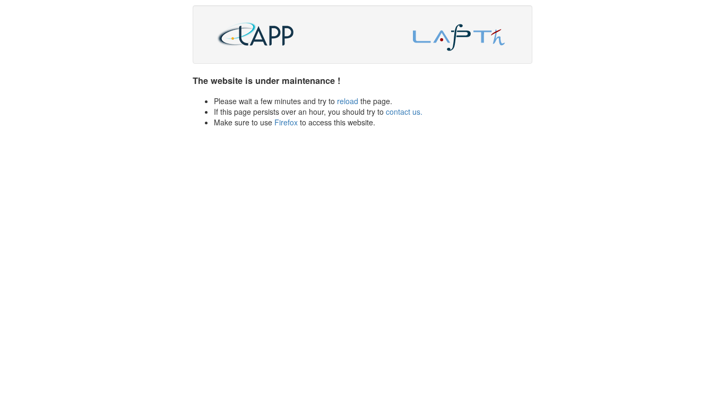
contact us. (404, 111)
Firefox (286, 122)
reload (347, 101)
